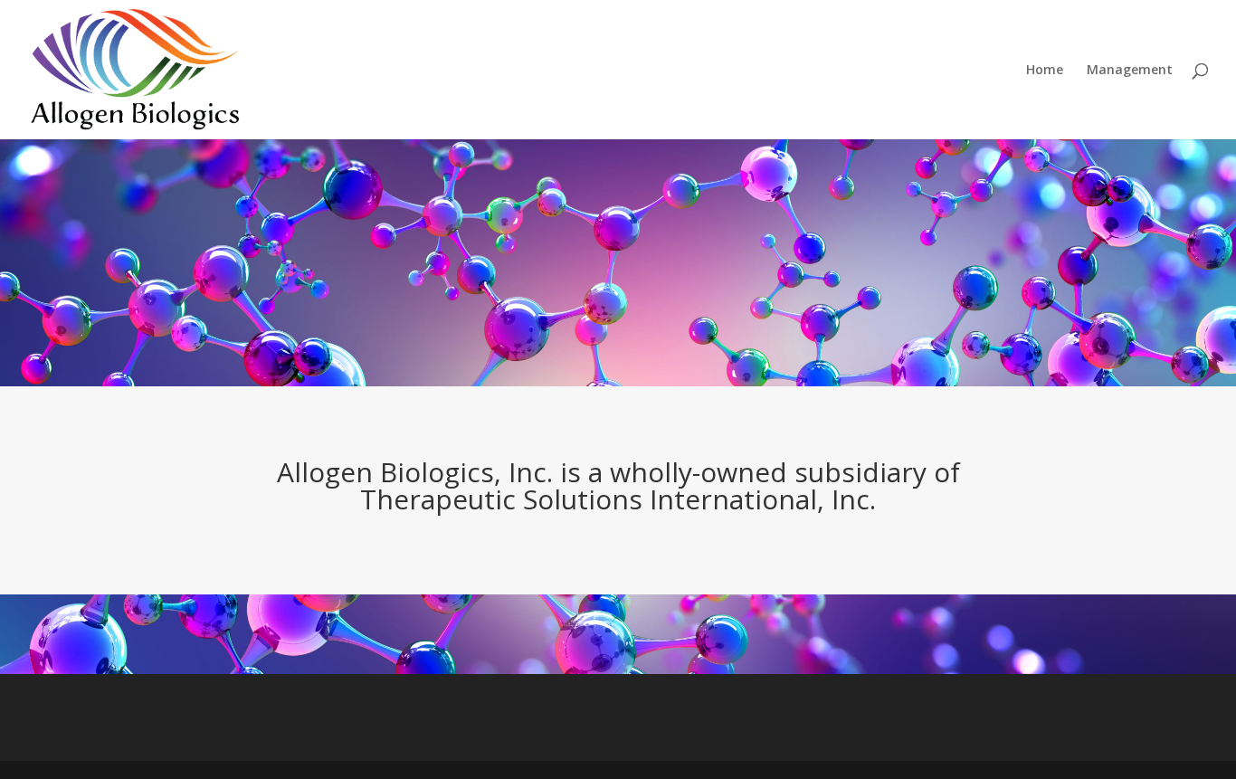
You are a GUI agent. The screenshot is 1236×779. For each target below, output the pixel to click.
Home (1044, 70)
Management (1130, 70)
